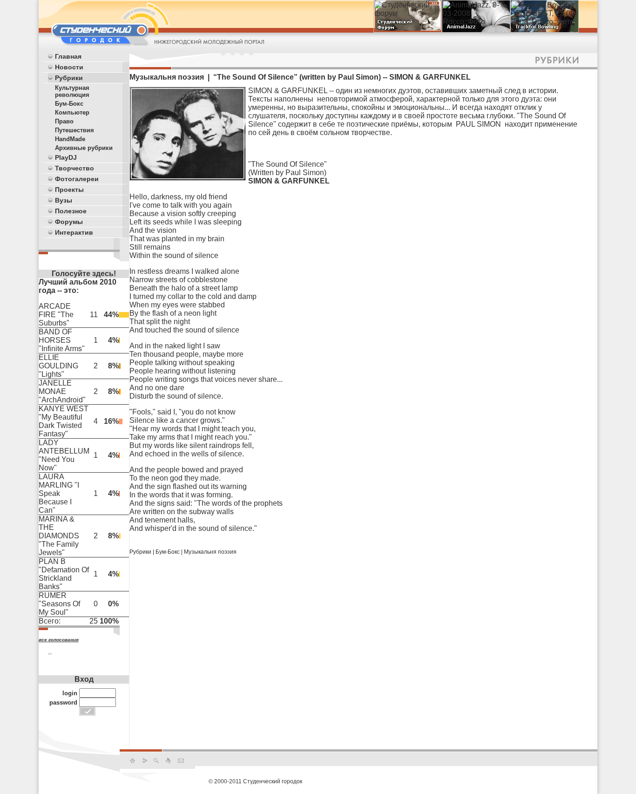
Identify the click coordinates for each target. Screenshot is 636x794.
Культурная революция (72, 91)
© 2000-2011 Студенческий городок (255, 781)
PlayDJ (66, 157)
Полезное (71, 211)
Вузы (63, 200)
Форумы (69, 221)
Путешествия (74, 130)
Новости (69, 67)
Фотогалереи (77, 179)
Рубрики (69, 77)
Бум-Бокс (69, 103)
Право (64, 121)
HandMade (70, 139)
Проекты (69, 189)
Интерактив (74, 232)
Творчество (74, 168)
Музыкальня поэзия (210, 552)
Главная (68, 56)
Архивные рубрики (84, 147)
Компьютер (72, 112)
